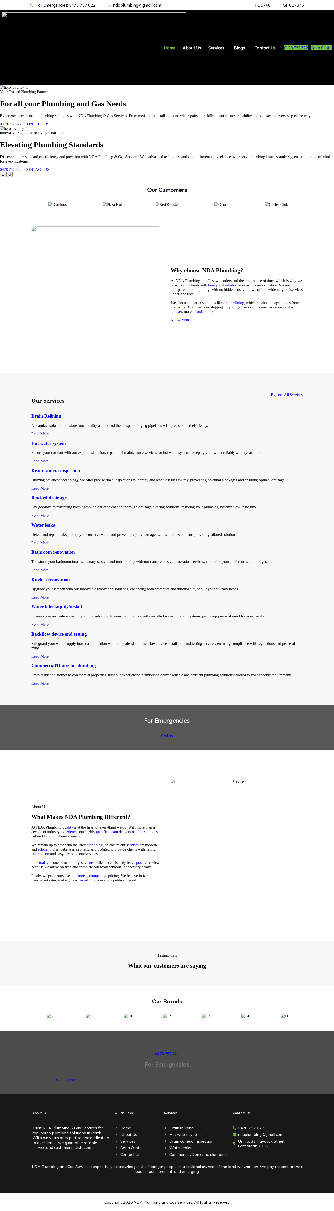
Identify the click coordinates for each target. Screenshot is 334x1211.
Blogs (239, 47)
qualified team (107, 832)
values (89, 862)
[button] (217, 48)
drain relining (233, 303)
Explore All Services (287, 395)
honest (82, 876)
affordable (200, 311)
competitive (98, 876)
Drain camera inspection (55, 470)
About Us (192, 47)
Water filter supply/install (56, 606)
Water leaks (43, 525)
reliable (230, 285)
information (40, 854)
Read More (40, 434)
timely (213, 285)
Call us (167, 735)
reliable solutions (145, 832)
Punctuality (40, 862)
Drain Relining (46, 415)
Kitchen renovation (50, 579)
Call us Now (66, 1080)
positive (142, 862)
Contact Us (265, 47)
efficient (44, 849)
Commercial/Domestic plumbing (63, 665)
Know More (180, 320)
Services (216, 47)
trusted (83, 880)
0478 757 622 (296, 47)
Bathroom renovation (53, 552)
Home (169, 47)
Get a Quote (321, 47)
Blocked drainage (49, 497)
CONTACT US (36, 124)
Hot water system (48, 443)
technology (95, 845)
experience (69, 832)
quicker (176, 311)
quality (68, 827)
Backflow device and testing (59, 634)
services (132, 845)
